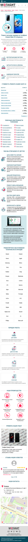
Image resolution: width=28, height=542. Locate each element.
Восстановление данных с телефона (8, 110)
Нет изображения (6, 137)
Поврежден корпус (7, 142)
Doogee (7, 276)
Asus (7, 280)
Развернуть (24, 116)
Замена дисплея (4, 97)
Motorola (20, 289)
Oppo (7, 289)
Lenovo (20, 280)
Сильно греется (19, 146)
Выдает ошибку (6, 146)
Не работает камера (20, 130)
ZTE (7, 285)
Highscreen (7, 311)
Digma (7, 307)
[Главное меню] (2, 1)
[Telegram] (11, 531)
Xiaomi (7, 254)
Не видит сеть (19, 139)
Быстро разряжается (7, 127)
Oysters (20, 285)
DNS (21, 307)
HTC (21, 298)
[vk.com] (17, 531)
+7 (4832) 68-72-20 (9, 490)
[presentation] (2, 439)
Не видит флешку (20, 134)
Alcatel (20, 311)
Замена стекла (4, 95)
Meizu (20, 263)
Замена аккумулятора (5, 100)
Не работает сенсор (7, 132)
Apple (20, 258)
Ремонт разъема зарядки (6, 103)
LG (20, 316)
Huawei (20, 254)
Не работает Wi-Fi (20, 132)
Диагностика (3, 90)
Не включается (6, 130)
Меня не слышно (20, 125)
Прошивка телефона (5, 108)
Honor (7, 258)
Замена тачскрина (4, 92)
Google (7, 303)
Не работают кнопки (20, 142)
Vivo (21, 267)
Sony (7, 267)
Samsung (7, 263)
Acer (7, 316)
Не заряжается (6, 125)
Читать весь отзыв (7, 474)
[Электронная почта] (8, 531)
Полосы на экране (7, 139)
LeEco (7, 298)
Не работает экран (7, 134)
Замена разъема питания (6, 105)
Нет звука (18, 127)
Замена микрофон (4, 113)
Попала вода (19, 144)
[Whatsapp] (14, 531)
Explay (20, 303)
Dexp (21, 272)
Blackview (20, 276)
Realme (7, 272)
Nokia (7, 294)
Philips (7, 320)
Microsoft (20, 320)
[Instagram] (19, 531)
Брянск (5, 1)
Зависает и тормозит (7, 144)
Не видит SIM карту (20, 137)
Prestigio (20, 294)
